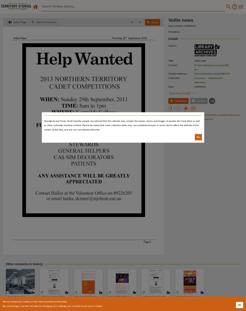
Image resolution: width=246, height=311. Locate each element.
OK (198, 137)
